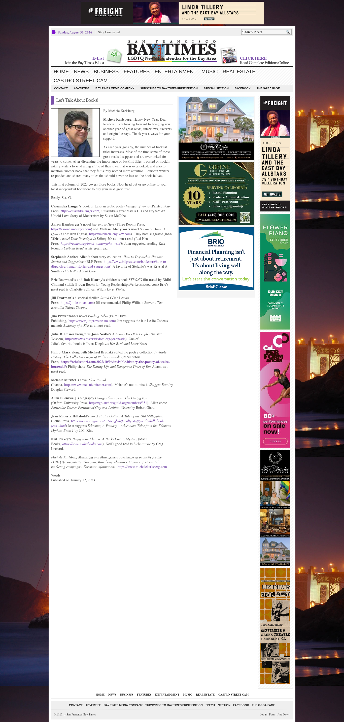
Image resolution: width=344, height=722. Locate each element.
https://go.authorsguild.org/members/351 (118, 402)
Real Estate (239, 71)
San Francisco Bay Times (80, 714)
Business (106, 71)
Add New (283, 714)
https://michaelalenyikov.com (110, 233)
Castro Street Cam (81, 80)
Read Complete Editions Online (264, 62)
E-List (98, 58)
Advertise (81, 88)
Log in (263, 714)
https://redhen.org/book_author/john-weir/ (91, 243)
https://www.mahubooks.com (82, 443)
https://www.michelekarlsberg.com (142, 466)
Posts (272, 714)
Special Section (216, 88)
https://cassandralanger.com (79, 210)
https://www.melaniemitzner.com (87, 384)
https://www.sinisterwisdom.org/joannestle (95, 338)
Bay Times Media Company (114, 88)
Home (61, 71)
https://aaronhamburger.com (71, 229)
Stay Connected (109, 32)
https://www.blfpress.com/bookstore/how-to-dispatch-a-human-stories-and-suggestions (109, 264)
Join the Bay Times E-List (84, 62)
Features (137, 71)
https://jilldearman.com (77, 302)
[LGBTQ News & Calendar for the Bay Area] (172, 51)
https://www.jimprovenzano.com (91, 320)
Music (209, 71)
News (81, 71)
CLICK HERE (253, 58)
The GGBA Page (268, 88)
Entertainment (175, 71)
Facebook (243, 88)
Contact (61, 88)
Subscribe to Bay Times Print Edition (169, 88)
